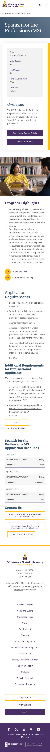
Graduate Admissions (17, 428)
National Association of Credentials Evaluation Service (25, 410)
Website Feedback (25, 678)
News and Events (25, 611)
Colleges (25, 672)
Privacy (25, 623)
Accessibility (25, 653)
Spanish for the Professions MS (18, 13)
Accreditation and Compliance (25, 647)
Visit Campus (25, 705)
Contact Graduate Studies (21, 534)
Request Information (25, 141)
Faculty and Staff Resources (25, 660)
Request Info (25, 697)
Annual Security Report (25, 641)
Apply (17, 422)
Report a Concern (25, 666)
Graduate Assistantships (23, 277)
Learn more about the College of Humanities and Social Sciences (25, 527)
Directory (25, 635)
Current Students (25, 605)
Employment (25, 629)
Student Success (25, 617)
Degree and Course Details (25, 133)
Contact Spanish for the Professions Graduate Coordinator (25, 515)
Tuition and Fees (19, 272)
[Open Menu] (46, 5)
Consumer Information (25, 684)
